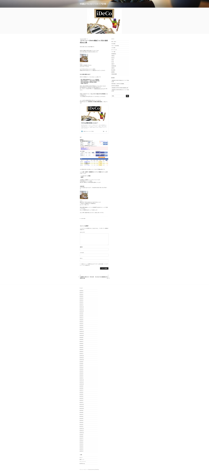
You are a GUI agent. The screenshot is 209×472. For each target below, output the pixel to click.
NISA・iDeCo (83, 218)
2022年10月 (82, 384)
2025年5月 (81, 321)
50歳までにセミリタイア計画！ (94, 4)
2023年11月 (82, 357)
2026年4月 (81, 298)
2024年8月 (81, 339)
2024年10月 (82, 335)
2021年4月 (81, 420)
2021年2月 (81, 424)
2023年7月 (81, 365)
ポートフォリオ (114, 49)
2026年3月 (81, 300)
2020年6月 (81, 440)
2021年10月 (82, 408)
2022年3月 (81, 398)
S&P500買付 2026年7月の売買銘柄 (117, 83)
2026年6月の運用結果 (115, 85)
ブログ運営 (113, 47)
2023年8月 (81, 363)
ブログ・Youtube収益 (115, 45)
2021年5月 (81, 418)
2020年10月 (82, 432)
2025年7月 (81, 317)
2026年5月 (81, 296)
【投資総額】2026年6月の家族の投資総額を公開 (119, 87)
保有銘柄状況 (113, 53)
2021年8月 (81, 412)
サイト (81, 258)
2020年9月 (81, 434)
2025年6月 (81, 319)
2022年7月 (81, 390)
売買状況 (112, 55)
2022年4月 (81, 396)
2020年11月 (82, 430)
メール (82, 252)
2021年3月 (81, 422)
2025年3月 (81, 325)
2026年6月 (81, 294)
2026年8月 (81, 290)
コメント (82, 232)
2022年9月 (81, 386)
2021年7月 (81, 414)
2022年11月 (82, 382)
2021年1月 (81, 426)
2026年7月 (81, 292)
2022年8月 (81, 388)
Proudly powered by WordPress (93, 469)
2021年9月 (81, 410)
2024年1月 (81, 353)
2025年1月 (81, 329)
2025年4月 (81, 323)
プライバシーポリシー (83, 469)
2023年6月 (81, 367)
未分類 (112, 61)
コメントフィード (83, 461)
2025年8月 (81, 315)
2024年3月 (81, 349)
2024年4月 (81, 347)
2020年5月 (81, 442)
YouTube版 (113, 43)
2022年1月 (81, 402)
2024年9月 (81, 337)
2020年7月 (81, 438)
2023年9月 (81, 361)
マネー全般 (113, 51)
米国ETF (112, 63)
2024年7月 (81, 341)
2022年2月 (81, 400)
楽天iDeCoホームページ (99, 88)
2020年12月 (82, 428)
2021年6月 (81, 416)
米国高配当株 (113, 65)
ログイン (81, 457)
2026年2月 (81, 302)
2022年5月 (81, 394)
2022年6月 (81, 392)
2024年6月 (81, 343)
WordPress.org (82, 463)
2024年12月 (82, 331)
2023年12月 (82, 355)
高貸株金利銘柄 (114, 74)
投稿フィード (82, 459)
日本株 (112, 59)
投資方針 (112, 57)
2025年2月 (81, 327)
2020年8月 (81, 436)
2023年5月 (81, 369)
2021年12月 (82, 404)
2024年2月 (81, 351)
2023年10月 (82, 359)
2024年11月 (82, 333)
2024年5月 (81, 345)
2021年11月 (82, 406)
